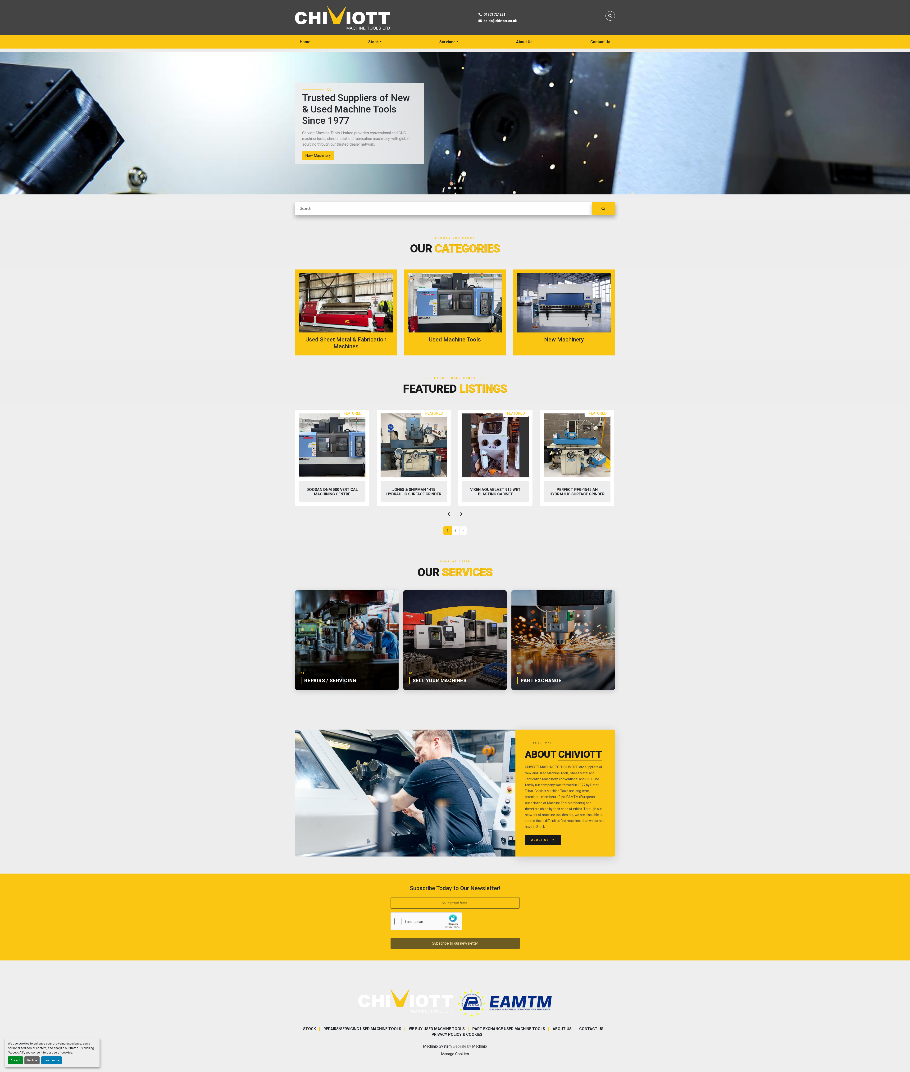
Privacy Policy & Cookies (457, 1034)
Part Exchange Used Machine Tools (508, 1029)
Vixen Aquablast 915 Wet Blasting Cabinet (413, 491)
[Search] (603, 208)
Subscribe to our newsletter (455, 943)
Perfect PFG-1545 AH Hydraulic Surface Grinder (495, 491)
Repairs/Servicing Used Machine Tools (362, 1029)
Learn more (51, 1060)
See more (349, 312)
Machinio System (437, 1046)
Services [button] (447, 42)
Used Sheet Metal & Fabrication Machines (340, 155)
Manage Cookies (455, 1054)
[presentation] (448, 513)
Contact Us (600, 42)
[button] (375, 42)
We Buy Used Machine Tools (437, 1029)
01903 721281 (494, 14)
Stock (373, 42)
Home (305, 42)
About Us (524, 42)
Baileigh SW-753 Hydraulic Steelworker (577, 491)
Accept (15, 1060)
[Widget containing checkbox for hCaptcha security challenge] (426, 921)
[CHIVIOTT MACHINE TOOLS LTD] (405, 1000)
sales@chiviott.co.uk (500, 21)
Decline (32, 1060)
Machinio (479, 1046)
